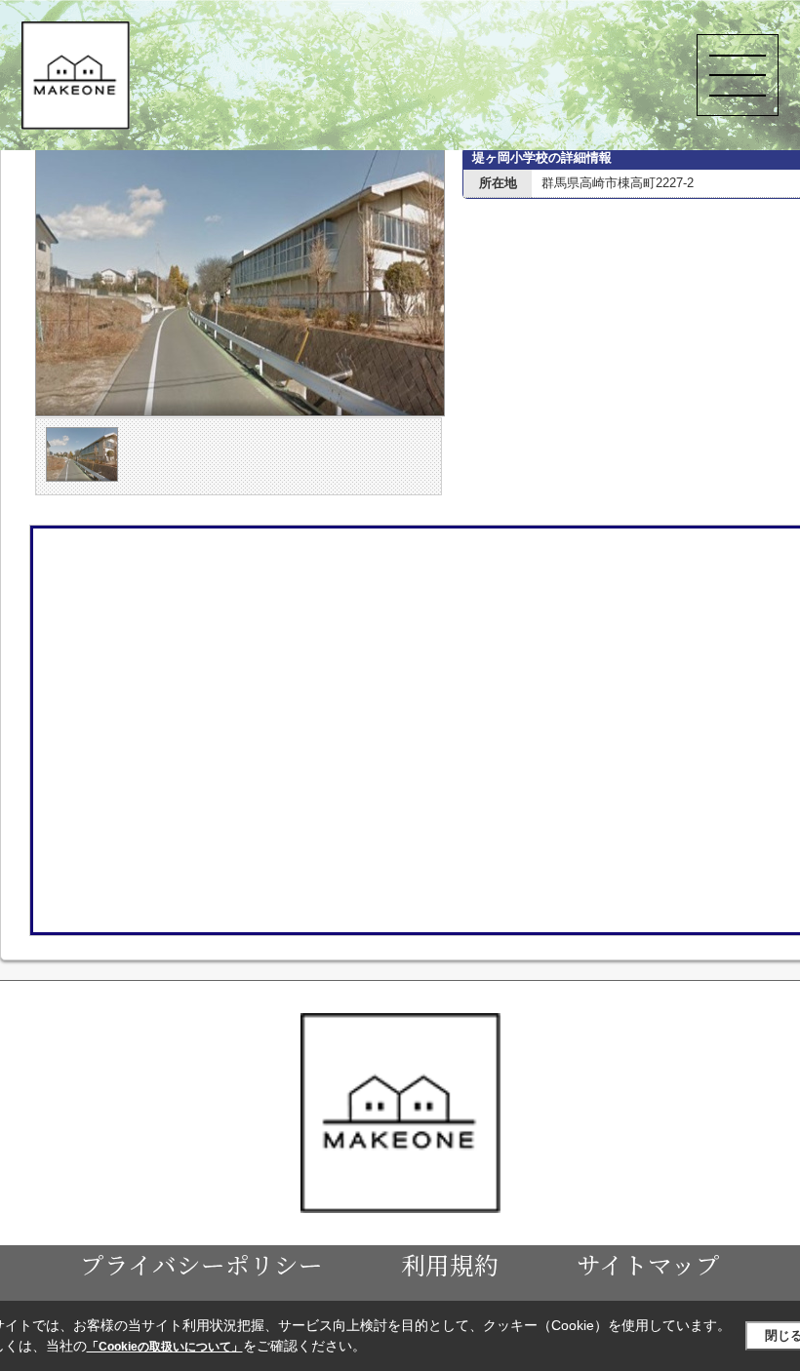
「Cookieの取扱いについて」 (165, 1346)
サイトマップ (648, 1264)
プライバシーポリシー (201, 1264)
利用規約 (450, 1264)
